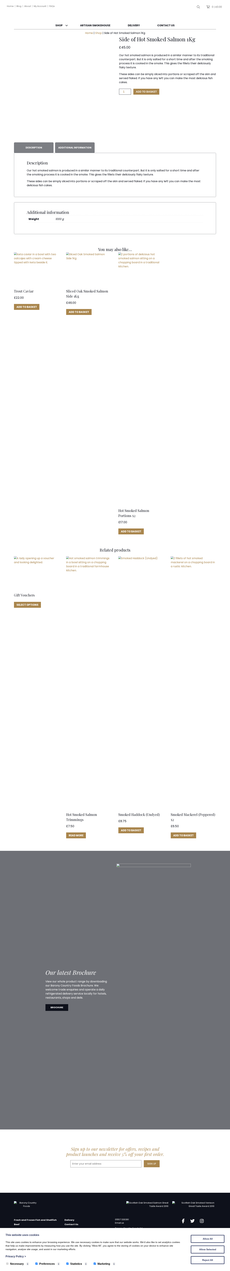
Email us (119, 1222)
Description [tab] (34, 147)
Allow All (208, 1238)
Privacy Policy (16, 1256)
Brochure (57, 1007)
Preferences (47, 1263)
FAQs (52, 6)
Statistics (76, 1263)
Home (10, 6)
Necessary (17, 1263)
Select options (27, 605)
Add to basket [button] (27, 307)
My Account (40, 6)
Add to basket (146, 91)
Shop (59, 25)
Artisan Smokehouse (95, 25)
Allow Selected (207, 1249)
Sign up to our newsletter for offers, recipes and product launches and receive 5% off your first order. (115, 1151)
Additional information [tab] (74, 147)
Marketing (103, 1263)
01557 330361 (122, 1219)
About (27, 6)
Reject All (207, 1260)
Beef (17, 1224)
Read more (76, 835)
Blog (19, 6)
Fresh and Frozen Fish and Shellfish (35, 1220)
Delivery (134, 25)
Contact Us (166, 25)
